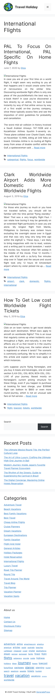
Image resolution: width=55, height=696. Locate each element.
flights (23, 159)
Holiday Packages (13, 552)
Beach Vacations (12, 509)
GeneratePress (43, 692)
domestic (34, 281)
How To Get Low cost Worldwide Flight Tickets (27, 305)
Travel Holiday (26, 7)
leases (34, 663)
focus (30, 159)
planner (29, 667)
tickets (26, 408)
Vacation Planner (12, 592)
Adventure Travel (12, 505)
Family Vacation (12, 539)
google (26, 658)
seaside (23, 671)
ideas (14, 663)
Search (7, 421)
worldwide (39, 159)
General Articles (12, 548)
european (23, 654)
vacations (36, 676)
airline (20, 644)
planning (40, 667)
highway (40, 658)
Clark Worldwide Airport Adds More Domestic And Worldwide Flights (27, 182)
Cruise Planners (12, 526)
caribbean (8, 651)
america (40, 644)
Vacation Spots (11, 596)
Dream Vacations (12, 531)
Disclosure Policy (12, 626)
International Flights (17, 155)
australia (31, 647)
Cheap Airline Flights (14, 522)
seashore (14, 671)
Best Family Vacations (15, 513)
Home (7, 617)
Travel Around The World (16, 578)
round (48, 668)
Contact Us (9, 621)
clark (21, 281)
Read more (39, 147)
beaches (39, 647)
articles (16, 647)
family (30, 654)
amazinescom (30, 644)
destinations (41, 651)
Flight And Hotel (12, 544)
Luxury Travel (11, 565)
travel (9, 675)
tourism (38, 671)
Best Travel (9, 518)
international (10, 285)
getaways (17, 658)
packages (19, 667)
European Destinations (15, 535)
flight (9, 408)
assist (23, 647)
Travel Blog (9, 583)
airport (10, 281)
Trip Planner (10, 587)
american (8, 647)
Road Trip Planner (13, 570)
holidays (7, 663)
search (6, 671)
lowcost (18, 408)
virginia (44, 676)
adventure (9, 644)
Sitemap (8, 630)
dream (7, 654)
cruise (32, 650)
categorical (13, 159)
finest (37, 654)
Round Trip (9, 574)
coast (25, 651)
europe (15, 654)
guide (32, 658)
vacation (22, 675)
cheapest (17, 651)
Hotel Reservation (13, 557)
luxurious (8, 667)
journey (24, 663)
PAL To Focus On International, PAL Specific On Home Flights (27, 54)
